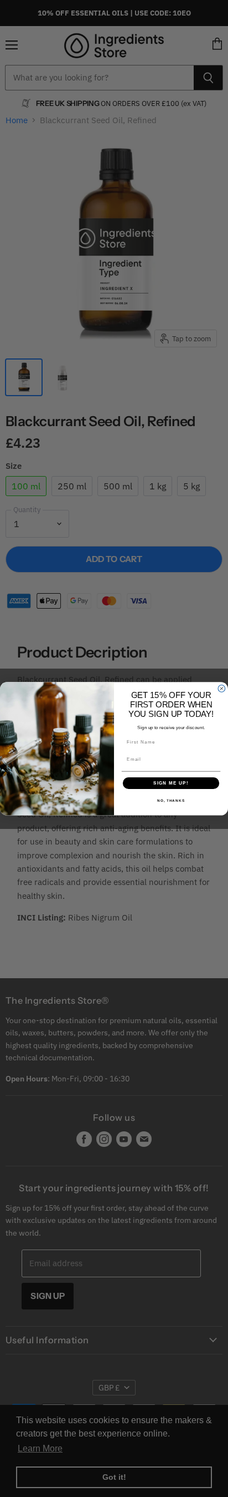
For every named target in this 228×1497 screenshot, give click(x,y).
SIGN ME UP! (171, 782)
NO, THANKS (171, 800)
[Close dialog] (221, 688)
